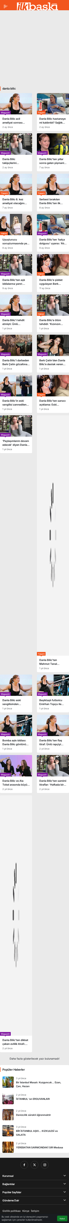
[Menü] (5, 6)
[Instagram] (45, 1165)
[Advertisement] (34, 47)
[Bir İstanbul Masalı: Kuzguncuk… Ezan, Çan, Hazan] (34, 1082)
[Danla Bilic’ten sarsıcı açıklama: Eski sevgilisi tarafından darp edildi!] (53, 394)
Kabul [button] (62, 1218)
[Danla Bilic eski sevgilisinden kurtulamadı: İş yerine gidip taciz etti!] (16, 693)
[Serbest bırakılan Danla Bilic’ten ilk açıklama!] (53, 192)
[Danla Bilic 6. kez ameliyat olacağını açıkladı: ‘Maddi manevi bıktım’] (16, 192)
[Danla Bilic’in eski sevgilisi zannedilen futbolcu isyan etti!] (16, 394)
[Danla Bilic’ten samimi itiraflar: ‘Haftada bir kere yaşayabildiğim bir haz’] (53, 774)
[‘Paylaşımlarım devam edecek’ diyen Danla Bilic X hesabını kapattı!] (16, 434)
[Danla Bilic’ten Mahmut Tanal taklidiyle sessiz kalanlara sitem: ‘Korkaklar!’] (53, 543)
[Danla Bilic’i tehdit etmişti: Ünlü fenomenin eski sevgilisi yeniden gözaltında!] (16, 313)
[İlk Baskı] (37, 6)
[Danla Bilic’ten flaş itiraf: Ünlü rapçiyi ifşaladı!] (53, 734)
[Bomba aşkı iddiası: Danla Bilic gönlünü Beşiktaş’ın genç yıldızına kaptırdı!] (16, 734)
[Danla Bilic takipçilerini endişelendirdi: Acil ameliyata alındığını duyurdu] (16, 152)
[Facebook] (24, 1165)
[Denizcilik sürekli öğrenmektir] (34, 1115)
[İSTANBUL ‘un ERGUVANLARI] (34, 1099)
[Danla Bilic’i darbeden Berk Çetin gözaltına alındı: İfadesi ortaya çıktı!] (16, 354)
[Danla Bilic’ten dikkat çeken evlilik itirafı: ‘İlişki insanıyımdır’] (16, 923)
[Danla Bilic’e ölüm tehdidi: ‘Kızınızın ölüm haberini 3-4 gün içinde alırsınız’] (53, 313)
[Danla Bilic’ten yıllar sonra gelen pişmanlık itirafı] (53, 152)
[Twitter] (34, 1165)
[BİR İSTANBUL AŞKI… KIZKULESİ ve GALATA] (34, 1131)
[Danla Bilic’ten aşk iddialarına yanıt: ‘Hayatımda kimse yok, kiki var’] (16, 273)
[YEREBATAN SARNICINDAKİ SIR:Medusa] (34, 1146)
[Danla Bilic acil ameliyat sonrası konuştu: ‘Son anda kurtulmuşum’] (16, 112)
